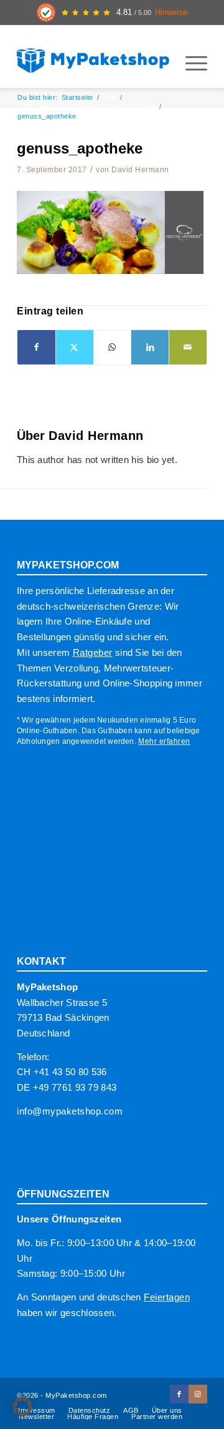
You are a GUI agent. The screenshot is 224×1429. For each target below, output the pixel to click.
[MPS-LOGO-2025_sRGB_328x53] (93, 57)
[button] (22, 1406)
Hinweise (171, 12)
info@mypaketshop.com (70, 1111)
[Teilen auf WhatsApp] (112, 347)
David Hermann (140, 169)
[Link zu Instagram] (198, 1394)
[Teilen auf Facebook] (36, 347)
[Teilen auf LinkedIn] (150, 347)
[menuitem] (190, 63)
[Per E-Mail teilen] (188, 347)
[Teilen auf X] (74, 347)
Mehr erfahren (164, 741)
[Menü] (190, 63)
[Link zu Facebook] (179, 1394)
